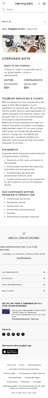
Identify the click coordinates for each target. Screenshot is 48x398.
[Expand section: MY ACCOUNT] (24, 279)
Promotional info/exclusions (21, 319)
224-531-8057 (30, 83)
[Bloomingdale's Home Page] (24, 3)
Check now (34, 319)
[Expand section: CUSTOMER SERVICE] (24, 273)
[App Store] (10, 351)
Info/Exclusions (24, 257)
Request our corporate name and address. (24, 388)
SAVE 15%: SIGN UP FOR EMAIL (24, 237)
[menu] (3, 3)
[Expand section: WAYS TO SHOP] (24, 292)
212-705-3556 (10, 83)
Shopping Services (16, 29)
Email (5, 87)
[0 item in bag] (44, 3)
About (4, 29)
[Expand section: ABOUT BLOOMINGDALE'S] (24, 285)
